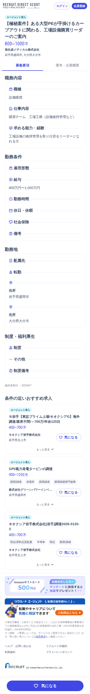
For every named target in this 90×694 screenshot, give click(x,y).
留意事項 (41, 636)
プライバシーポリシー (59, 652)
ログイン (62, 6)
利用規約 (10, 652)
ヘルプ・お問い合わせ (18, 646)
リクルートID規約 (56, 646)
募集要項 (22, 65)
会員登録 (79, 6)
